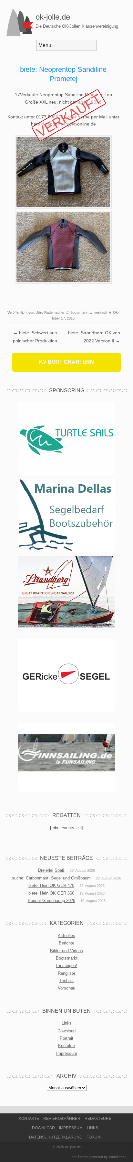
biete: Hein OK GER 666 (51, 893)
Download (66, 1030)
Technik (66, 980)
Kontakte (66, 1045)
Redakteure (98, 1118)
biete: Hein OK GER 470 (51, 885)
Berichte (66, 943)
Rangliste (66, 973)
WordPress (118, 1157)
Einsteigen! (66, 965)
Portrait (66, 1038)
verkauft (100, 312)
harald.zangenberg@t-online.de (63, 123)
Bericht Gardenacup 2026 (51, 900)
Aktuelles (66, 935)
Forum (94, 1137)
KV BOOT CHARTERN (66, 362)
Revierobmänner (61, 1118)
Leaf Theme (79, 1157)
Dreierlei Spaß (51, 870)
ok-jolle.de (53, 17)
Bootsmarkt (79, 312)
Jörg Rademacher (50, 312)
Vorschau (66, 988)
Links (67, 1023)
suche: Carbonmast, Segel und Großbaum (51, 878)
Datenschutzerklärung (55, 1137)
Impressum (66, 1053)
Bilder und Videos (66, 950)
